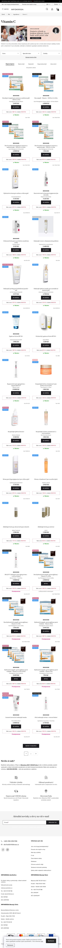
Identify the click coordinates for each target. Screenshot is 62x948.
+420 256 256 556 (10, 841)
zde (42, 941)
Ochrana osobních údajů (37, 864)
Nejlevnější (21, 64)
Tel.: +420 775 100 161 (6, 922)
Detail (46, 583)
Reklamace (33, 861)
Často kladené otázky (36, 858)
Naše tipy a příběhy (36, 852)
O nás (32, 855)
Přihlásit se (53, 822)
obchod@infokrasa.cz (11, 844)
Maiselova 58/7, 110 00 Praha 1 (38, 880)
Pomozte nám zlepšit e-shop (29, 4)
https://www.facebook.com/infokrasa (3, 850)
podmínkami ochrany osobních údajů (39, 827)
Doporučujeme (10, 64)
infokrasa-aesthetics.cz (6, 888)
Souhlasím (51, 941)
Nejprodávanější (42, 64)
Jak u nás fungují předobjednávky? (10, 4)
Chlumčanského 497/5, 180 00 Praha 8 (10, 913)
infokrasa (7, 850)
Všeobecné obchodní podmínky (39, 867)
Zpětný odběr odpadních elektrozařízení (41, 870)
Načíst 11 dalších (31, 746)
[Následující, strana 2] (31, 754)
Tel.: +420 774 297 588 (36, 889)
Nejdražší (31, 64)
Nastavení (10, 945)
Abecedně (53, 64)
